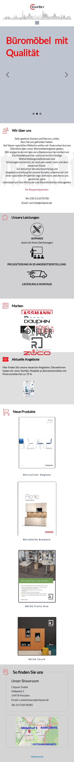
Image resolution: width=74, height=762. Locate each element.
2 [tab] (37, 114)
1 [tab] (33, 114)
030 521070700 (39, 198)
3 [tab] (40, 114)
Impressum (37, 756)
